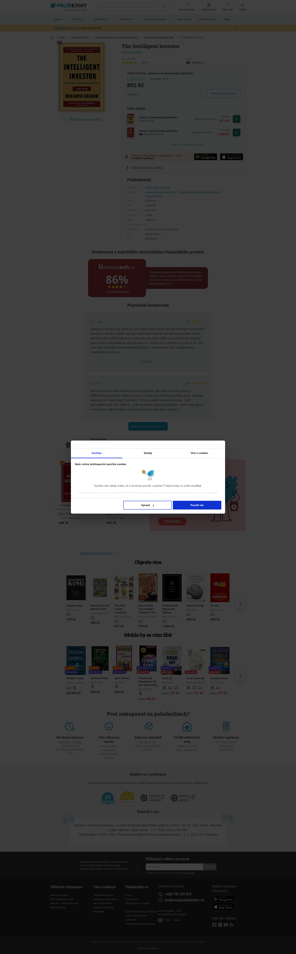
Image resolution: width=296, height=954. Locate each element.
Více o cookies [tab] (199, 453)
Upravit (145, 505)
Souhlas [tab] (97, 453)
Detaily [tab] (148, 453)
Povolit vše (197, 505)
